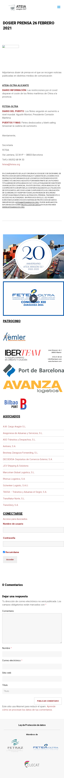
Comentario (8, 611)
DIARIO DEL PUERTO (13, 111)
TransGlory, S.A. (10, 505)
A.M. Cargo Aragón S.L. (14, 426)
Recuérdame (12, 552)
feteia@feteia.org (11, 164)
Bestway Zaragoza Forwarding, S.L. (20, 452)
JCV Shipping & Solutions (15, 465)
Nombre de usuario (13, 523)
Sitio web (6, 672)
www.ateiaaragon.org (13, 207)
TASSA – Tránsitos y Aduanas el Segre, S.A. (25, 492)
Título (5, 685)
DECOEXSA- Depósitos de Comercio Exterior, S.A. (28, 459)
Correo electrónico (11, 660)
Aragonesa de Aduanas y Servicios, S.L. (23, 433)
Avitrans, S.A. (9, 446)
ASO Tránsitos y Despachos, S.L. (19, 439)
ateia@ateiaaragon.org (27, 202)
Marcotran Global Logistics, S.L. (19, 472)
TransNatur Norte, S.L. (14, 498)
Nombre (6, 648)
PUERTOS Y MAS (11, 122)
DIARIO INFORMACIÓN (14, 90)
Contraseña (9, 538)
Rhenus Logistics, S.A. (14, 479)
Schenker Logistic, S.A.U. (15, 485)
